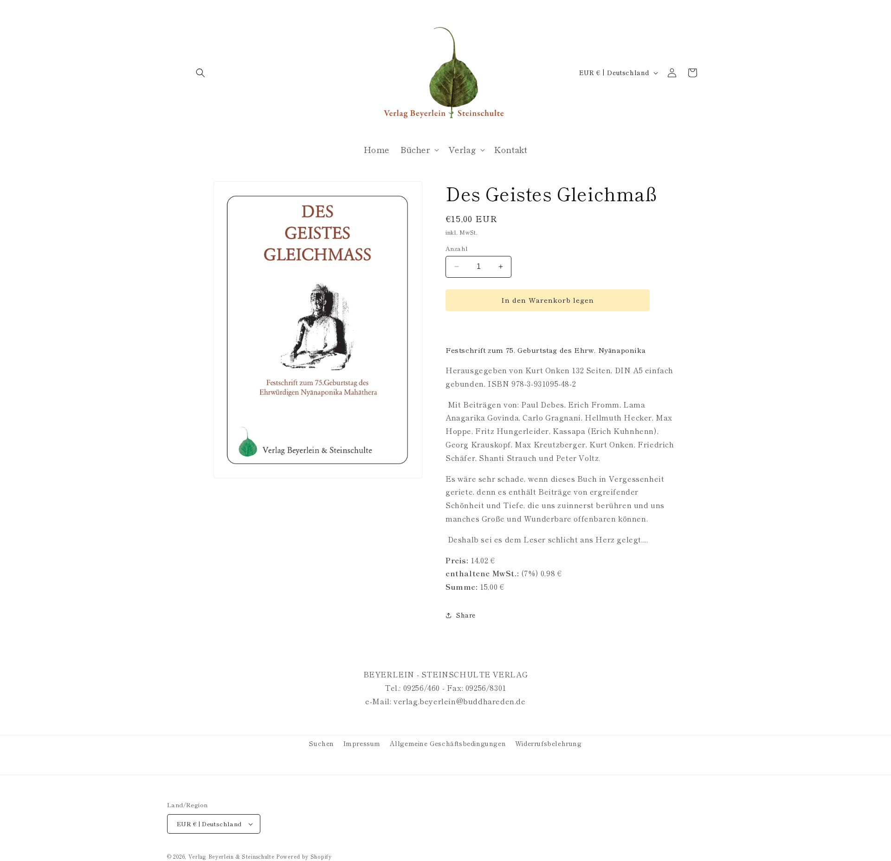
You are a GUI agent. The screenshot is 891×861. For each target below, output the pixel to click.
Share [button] (466, 614)
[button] (200, 73)
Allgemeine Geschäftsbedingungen (448, 743)
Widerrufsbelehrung (548, 743)
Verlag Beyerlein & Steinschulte (231, 856)
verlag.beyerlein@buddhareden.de (460, 701)
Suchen (321, 743)
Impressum (362, 743)
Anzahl (457, 248)
